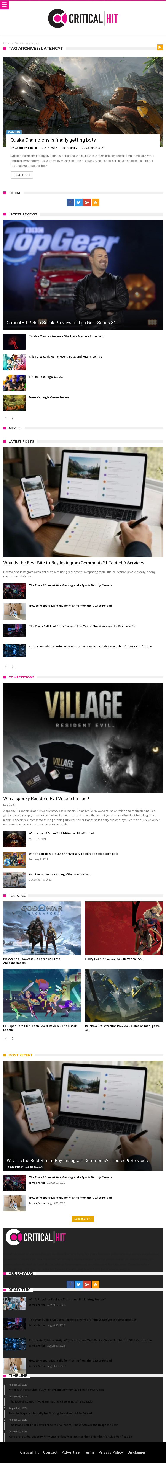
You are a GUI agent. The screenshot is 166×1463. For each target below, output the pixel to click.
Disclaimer (136, 1452)
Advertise (71, 1452)
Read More (20, 175)
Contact (50, 1452)
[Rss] (95, 202)
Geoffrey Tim (23, 147)
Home (6, 43)
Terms (89, 1452)
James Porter (15, 1166)
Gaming (14, 132)
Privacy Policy (111, 1452)
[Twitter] (79, 202)
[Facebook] (70, 202)
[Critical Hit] (83, 5)
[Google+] (87, 202)
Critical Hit (29, 1452)
